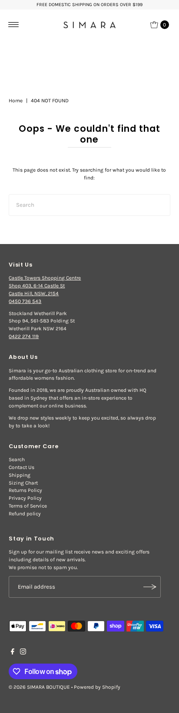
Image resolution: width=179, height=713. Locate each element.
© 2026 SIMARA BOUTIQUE (39, 687)
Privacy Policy (25, 498)
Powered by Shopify (97, 687)
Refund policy (25, 514)
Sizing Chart (23, 483)
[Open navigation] (13, 25)
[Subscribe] (150, 587)
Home (16, 101)
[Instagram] (23, 652)
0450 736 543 (25, 301)
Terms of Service (28, 506)
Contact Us (21, 467)
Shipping (19, 475)
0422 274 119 (24, 336)
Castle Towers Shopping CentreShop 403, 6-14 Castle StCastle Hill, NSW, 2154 (45, 285)
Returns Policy (25, 490)
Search (17, 459)
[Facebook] (12, 652)
